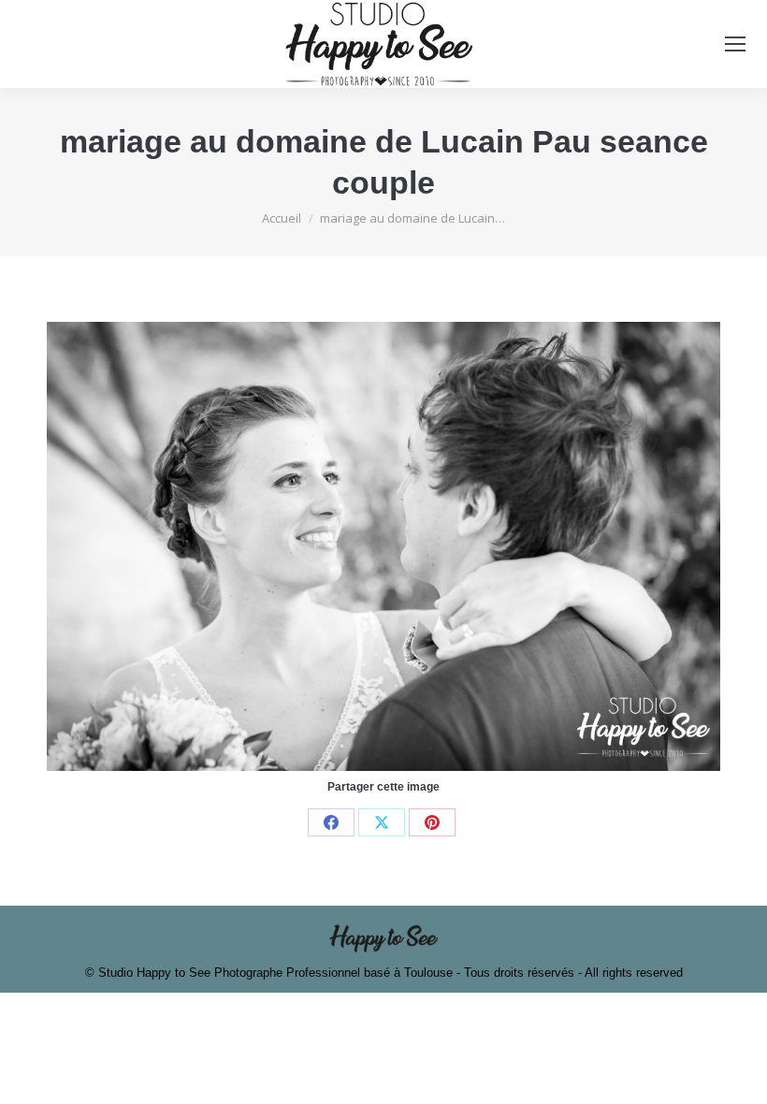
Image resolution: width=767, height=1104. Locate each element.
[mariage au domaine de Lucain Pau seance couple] (383, 546)
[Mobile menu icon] (735, 44)
